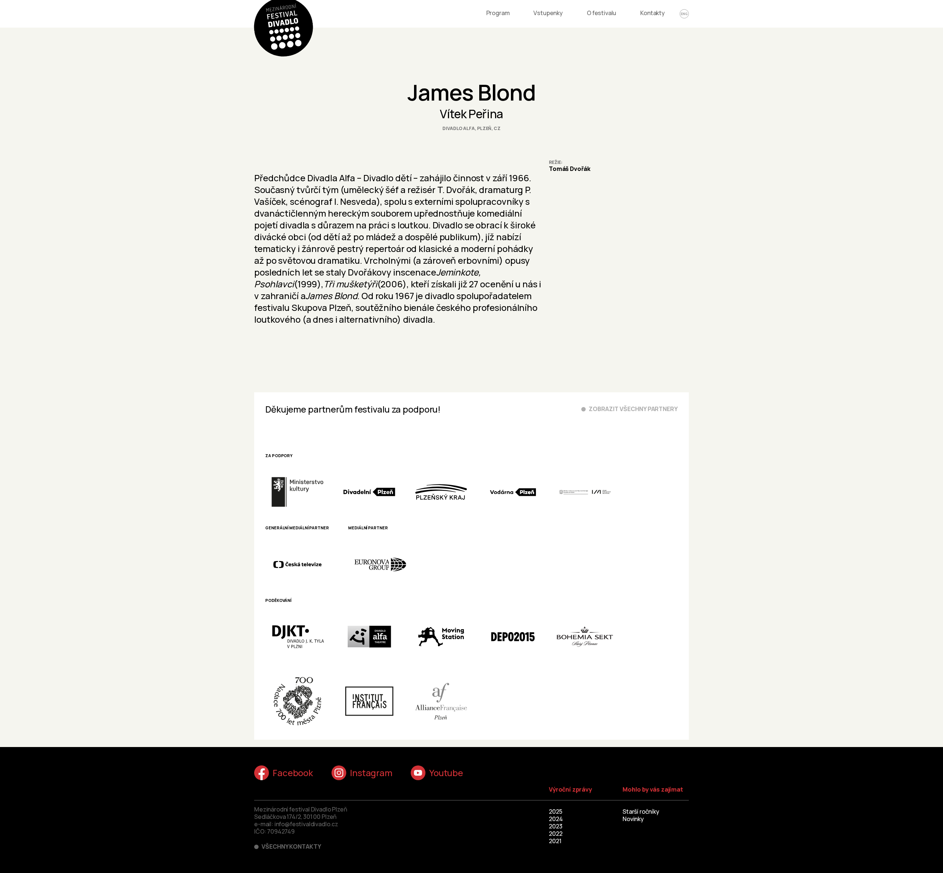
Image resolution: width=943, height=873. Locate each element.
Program (498, 13)
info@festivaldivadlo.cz (306, 824)
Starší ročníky (641, 811)
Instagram (371, 773)
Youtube (446, 773)
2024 (555, 819)
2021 (555, 841)
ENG (684, 13)
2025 (555, 811)
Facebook (293, 773)
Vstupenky (548, 13)
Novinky (633, 819)
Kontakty (652, 13)
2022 (555, 834)
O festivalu (601, 13)
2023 (555, 826)
